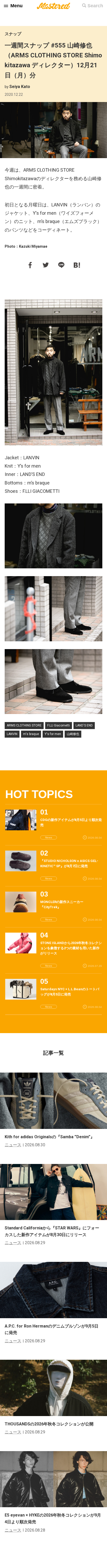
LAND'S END (84, 725)
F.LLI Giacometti (58, 725)
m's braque (31, 734)
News (48, 837)
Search (95, 5)
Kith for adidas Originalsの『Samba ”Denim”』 (50, 1136)
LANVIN (12, 734)
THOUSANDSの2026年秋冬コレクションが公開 (49, 1424)
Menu (16, 5)
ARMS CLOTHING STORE (24, 725)
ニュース (13, 1144)
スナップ (13, 33)
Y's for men (53, 734)
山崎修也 (73, 734)
